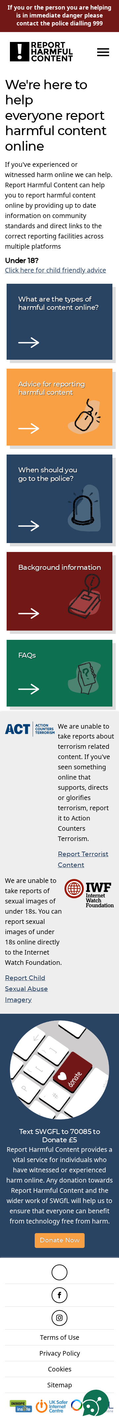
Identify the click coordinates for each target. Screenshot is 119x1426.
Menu (102, 52)
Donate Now (60, 1240)
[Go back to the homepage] (41, 51)
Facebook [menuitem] (59, 1295)
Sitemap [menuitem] (59, 1384)
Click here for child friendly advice (55, 270)
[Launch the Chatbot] (96, 1403)
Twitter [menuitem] (59, 1272)
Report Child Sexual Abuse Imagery (26, 989)
